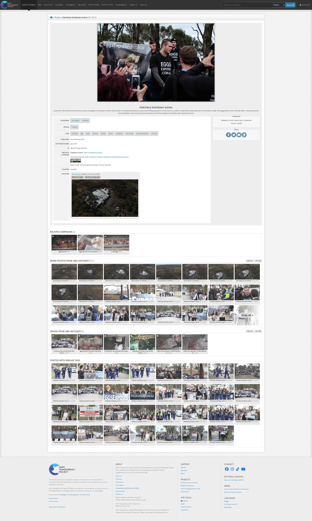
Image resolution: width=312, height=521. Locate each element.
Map (39, 5)
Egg (82, 133)
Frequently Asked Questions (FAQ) (127, 488)
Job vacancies (120, 491)
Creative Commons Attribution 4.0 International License (109, 157)
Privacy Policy (53, 498)
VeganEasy (228, 507)
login (240, 120)
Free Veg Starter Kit (230, 504)
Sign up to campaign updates (234, 480)
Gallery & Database (29, 5)
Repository (187, 486)
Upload (258, 261)
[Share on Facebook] (228, 134)
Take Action (82, 5)
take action (86, 495)
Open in (78, 177)
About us (119, 476)
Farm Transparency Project (93, 153)
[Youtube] (243, 469)
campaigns (62, 495)
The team (119, 479)
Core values (120, 485)
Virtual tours (185, 492)
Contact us (119, 494)
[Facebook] (226, 469)
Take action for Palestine (57, 507)
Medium (234, 123)
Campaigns (59, 5)
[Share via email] (239, 134)
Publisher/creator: (76, 153)
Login (182, 504)
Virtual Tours (48, 5)
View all (250, 261)
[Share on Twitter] (233, 134)
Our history (119, 482)
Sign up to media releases (233, 492)
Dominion (189, 483)
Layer (88, 133)
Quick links (184, 510)
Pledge (226, 501)
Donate (183, 467)
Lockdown (119, 133)
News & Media (93, 5)
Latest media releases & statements (236, 489)
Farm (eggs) (75, 120)
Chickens (74, 127)
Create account (186, 507)
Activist (103, 133)
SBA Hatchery (76, 174)
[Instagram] (232, 469)
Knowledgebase (121, 5)
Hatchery (85, 120)
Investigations (70, 5)
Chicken (95, 133)
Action (110, 133)
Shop (182, 473)
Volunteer (184, 470)
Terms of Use (53, 501)
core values (98, 491)
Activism (154, 133)
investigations (74, 495)
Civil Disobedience (142, 133)
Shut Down (129, 133)
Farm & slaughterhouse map (190, 489)
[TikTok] (237, 469)
